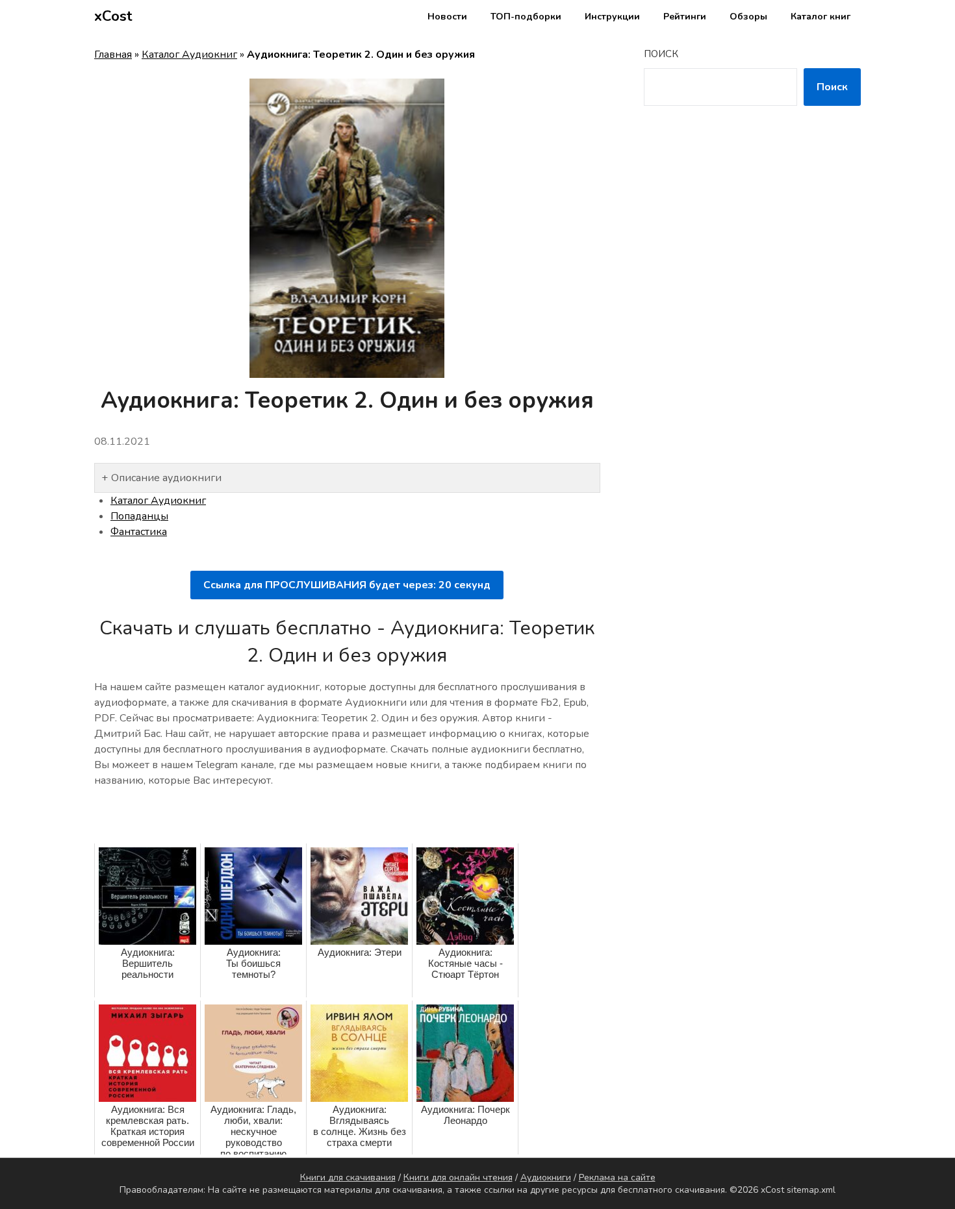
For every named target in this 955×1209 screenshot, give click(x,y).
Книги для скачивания (348, 1177)
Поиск (661, 53)
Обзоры (748, 16)
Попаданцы (139, 516)
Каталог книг (820, 16)
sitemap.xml (811, 1190)
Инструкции (612, 16)
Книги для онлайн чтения (458, 1177)
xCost (113, 16)
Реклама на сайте (617, 1177)
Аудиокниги (545, 1177)
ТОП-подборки (525, 16)
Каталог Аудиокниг (189, 54)
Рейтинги (684, 16)
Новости (447, 16)
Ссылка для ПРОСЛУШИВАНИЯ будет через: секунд (346, 585)
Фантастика (138, 532)
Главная (113, 54)
